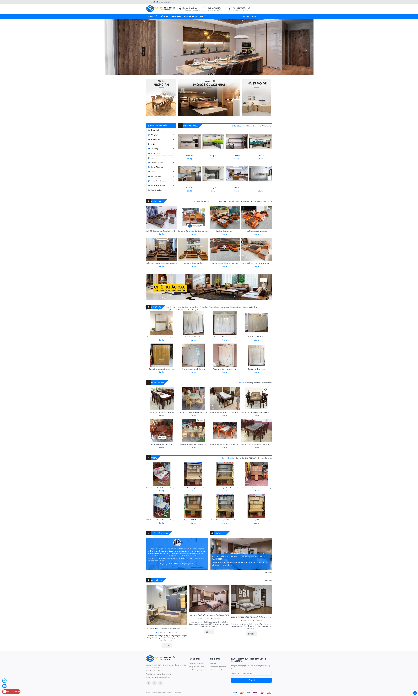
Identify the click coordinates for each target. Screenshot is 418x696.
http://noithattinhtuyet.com (162, 674)
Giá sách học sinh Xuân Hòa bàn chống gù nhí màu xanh (165, 520)
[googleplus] (154, 683)
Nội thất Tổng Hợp (157, 167)
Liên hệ (203, 16)
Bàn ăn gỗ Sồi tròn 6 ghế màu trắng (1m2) (193, 412)
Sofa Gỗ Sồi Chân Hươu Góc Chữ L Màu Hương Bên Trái (165, 231)
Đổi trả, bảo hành (216, 670)
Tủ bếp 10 (213, 155)
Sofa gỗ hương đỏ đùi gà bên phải (256, 231)
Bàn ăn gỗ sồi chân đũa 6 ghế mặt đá (161, 412)
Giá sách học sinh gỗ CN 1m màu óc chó (224, 520)
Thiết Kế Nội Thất (156, 190)
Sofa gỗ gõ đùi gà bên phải (193, 263)
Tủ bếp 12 (189, 155)
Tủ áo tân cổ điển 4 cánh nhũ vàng (224, 369)
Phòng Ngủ (154, 135)
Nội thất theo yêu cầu (158, 185)
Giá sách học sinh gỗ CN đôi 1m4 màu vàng (256, 488)
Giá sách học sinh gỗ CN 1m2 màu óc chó (225, 488)
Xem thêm (268, 572)
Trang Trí (153, 158)
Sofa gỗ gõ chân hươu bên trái (225, 231)
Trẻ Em (153, 144)
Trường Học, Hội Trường (158, 181)
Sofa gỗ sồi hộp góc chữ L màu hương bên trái (256, 263)
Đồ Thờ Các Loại (156, 153)
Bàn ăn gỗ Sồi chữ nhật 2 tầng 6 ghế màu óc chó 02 (258, 444)
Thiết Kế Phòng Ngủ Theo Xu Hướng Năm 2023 (209, 615)
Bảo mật (213, 663)
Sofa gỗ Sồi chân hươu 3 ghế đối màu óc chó (162, 263)
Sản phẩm (175, 16)
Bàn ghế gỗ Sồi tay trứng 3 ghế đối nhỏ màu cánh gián (196, 231)
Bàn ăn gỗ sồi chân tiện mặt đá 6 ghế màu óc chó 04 (258, 412)
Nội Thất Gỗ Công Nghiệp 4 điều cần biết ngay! (232, 559)
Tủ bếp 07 (236, 188)
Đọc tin (167, 645)
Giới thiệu (164, 16)
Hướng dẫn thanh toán (196, 666)
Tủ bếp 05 (260, 188)
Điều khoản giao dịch (196, 670)
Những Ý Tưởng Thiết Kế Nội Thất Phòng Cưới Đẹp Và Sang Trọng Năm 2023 (167, 629)
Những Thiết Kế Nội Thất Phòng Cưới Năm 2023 (251, 617)
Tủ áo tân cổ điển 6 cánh (256, 337)
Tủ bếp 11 (189, 188)
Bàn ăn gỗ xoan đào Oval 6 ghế (161, 444)
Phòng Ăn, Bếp (155, 139)
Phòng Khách (155, 130)
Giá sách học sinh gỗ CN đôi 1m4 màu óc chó (193, 520)
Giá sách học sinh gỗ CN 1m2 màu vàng (256, 520)
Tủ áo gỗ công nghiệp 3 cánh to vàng (161, 369)
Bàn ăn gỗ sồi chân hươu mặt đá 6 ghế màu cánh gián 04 (229, 444)
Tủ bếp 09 (213, 188)
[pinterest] (160, 683)
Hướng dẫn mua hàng (196, 663)
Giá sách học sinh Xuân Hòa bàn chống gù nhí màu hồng (165, 488)
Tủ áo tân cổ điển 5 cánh (193, 337)
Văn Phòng (154, 148)
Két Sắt (153, 172)
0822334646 (158, 671)
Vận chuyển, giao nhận (218, 666)
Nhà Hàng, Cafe (156, 176)
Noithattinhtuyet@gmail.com (160, 677)
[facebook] (148, 683)
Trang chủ (152, 16)
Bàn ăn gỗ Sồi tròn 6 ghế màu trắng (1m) (193, 444)
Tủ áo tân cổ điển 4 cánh (256, 369)
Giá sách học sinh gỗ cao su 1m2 (193, 488)
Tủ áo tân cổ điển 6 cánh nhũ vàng (193, 369)
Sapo (180, 692)
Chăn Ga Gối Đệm (157, 162)
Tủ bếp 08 (236, 155)
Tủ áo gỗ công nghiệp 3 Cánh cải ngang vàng (161, 337)
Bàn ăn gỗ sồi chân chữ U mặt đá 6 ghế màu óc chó (227, 412)
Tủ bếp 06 (260, 155)
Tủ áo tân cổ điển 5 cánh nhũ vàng (224, 337)
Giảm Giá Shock (190, 16)
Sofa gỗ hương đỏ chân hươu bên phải (225, 263)
